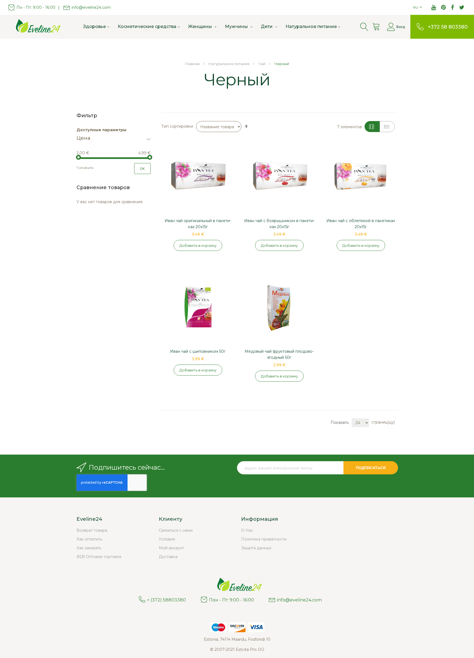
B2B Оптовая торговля (99, 556)
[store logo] (35, 27)
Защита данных (256, 547)
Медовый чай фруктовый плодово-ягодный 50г (279, 354)
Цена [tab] (83, 138)
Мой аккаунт (171, 547)
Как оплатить (89, 539)
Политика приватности (264, 539)
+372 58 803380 (448, 27)
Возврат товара (92, 530)
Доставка (168, 556)
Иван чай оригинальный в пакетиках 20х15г (198, 223)
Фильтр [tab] (87, 116)
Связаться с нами (176, 530)
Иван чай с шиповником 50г (197, 351)
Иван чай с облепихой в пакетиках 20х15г (360, 223)
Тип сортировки (177, 126)
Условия (167, 539)
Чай (262, 63)
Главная (193, 63)
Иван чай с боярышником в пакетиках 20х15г (279, 223)
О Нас (247, 530)
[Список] (387, 126)
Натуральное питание (229, 63)
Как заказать (89, 547)
